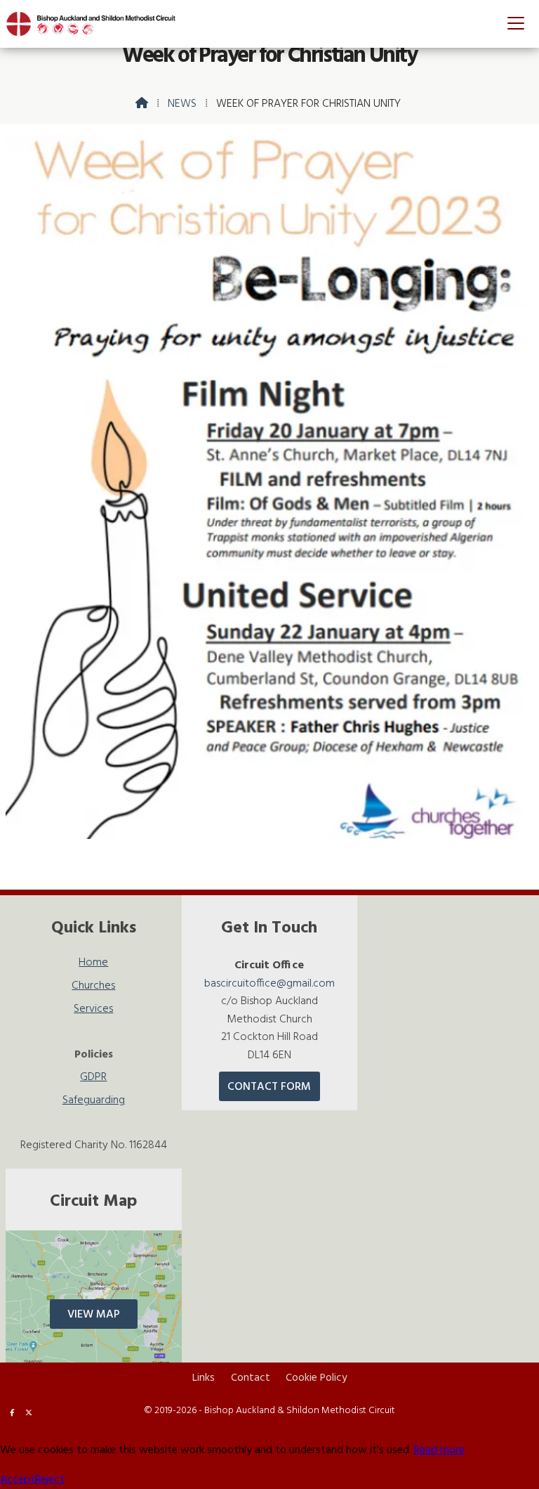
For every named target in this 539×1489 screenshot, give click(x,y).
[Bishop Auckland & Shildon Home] (97, 24)
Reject (50, 1480)
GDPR (93, 1079)
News (182, 104)
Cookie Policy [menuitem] (316, 1378)
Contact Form (269, 1087)
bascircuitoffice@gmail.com (269, 984)
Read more (439, 1450)
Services (93, 1010)
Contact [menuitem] (250, 1378)
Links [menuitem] (203, 1378)
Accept (17, 1480)
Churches (93, 987)
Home (93, 964)
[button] (516, 23)
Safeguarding (93, 1100)
